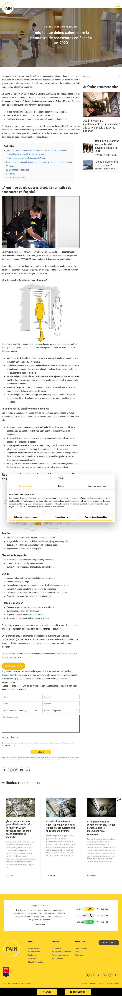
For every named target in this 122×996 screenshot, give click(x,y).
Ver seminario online (13, 666)
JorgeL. (112, 169)
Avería (48, 992)
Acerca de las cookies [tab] (97, 486)
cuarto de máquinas (35, 614)
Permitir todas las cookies (96, 517)
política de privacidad (71, 759)
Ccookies (101, 983)
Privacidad (92, 983)
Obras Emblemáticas (36, 962)
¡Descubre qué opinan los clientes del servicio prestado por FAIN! (106, 146)
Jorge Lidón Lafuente (71, 27)
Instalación (32, 959)
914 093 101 (102, 922)
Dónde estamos (58, 959)
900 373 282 (102, 915)
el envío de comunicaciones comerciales (17, 745)
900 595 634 (56, 948)
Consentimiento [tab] (25, 486)
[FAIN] (8, 8)
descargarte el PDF (10, 675)
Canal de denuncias (113, 983)
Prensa (77, 952)
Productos (32, 955)
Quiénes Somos (81, 948)
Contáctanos (79, 992)
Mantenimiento (34, 952)
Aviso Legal (83, 983)
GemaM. (114, 155)
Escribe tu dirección (10, 737)
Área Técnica (109, 943)
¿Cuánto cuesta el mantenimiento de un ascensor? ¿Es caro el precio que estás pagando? (101, 126)
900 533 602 (102, 909)
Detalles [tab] (61, 486)
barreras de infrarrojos (43, 541)
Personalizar (59, 517)
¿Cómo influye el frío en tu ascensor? (106, 163)
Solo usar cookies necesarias (26, 517)
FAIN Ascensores (34, 948)
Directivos (79, 955)
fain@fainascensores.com (61, 952)
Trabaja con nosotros (60, 955)
